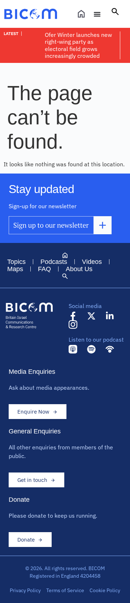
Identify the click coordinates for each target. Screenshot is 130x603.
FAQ (44, 269)
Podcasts (53, 261)
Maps (15, 269)
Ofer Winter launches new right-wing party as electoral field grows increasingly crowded (78, 45)
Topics (16, 261)
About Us (79, 269)
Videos (92, 261)
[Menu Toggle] (97, 14)
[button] (115, 14)
